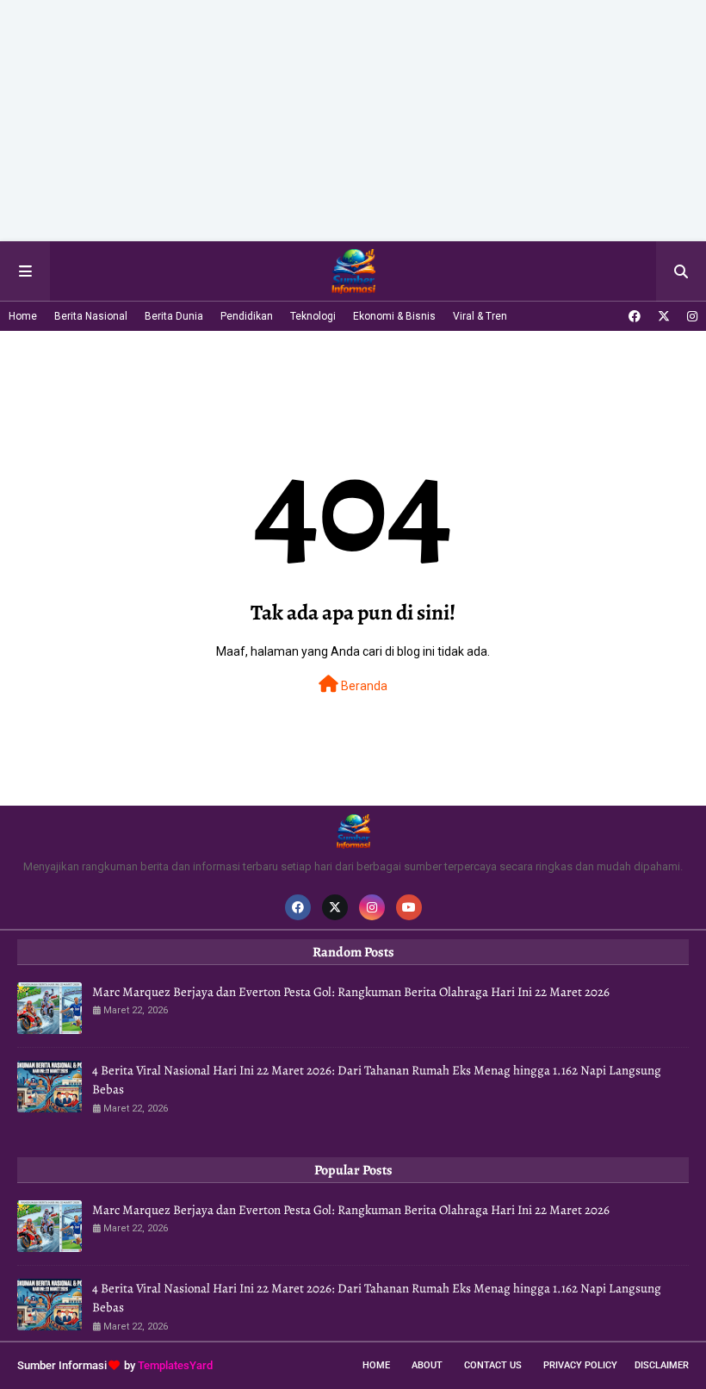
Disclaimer (662, 1365)
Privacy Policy (580, 1365)
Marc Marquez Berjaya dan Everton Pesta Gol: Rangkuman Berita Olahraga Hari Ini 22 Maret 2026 (351, 991)
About (427, 1365)
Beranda (362, 686)
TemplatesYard (175, 1365)
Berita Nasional (90, 316)
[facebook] (634, 316)
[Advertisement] (353, 120)
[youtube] (409, 907)
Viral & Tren (480, 316)
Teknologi (313, 316)
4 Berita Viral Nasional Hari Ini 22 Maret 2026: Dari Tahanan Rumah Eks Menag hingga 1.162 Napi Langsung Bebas (376, 1080)
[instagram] (690, 316)
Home (23, 316)
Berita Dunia (174, 316)
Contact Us (493, 1365)
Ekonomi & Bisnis (394, 316)
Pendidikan (246, 316)
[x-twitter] (663, 316)
